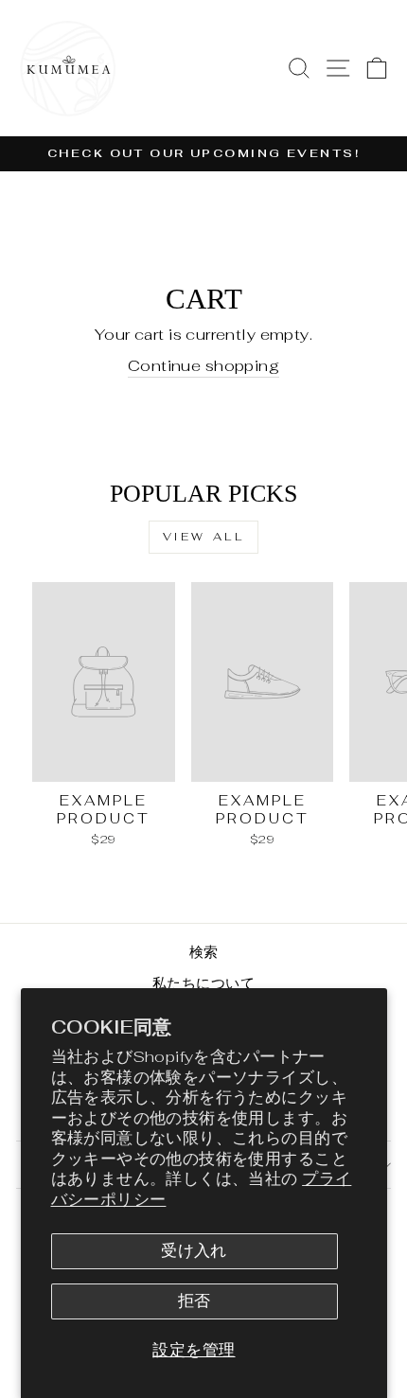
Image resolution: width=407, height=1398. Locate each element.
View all (204, 536)
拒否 (194, 1300)
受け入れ (194, 1250)
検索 (204, 952)
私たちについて (203, 983)
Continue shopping (203, 365)
